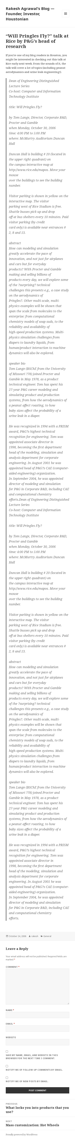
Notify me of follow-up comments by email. (34, 1069)
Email (10, 1023)
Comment (13, 966)
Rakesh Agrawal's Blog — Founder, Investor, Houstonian (30, 13)
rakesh (34, 936)
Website (11, 1037)
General (47, 936)
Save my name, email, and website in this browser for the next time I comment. (32, 1057)
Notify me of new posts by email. (27, 1081)
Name (10, 1010)
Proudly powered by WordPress (22, 1134)
